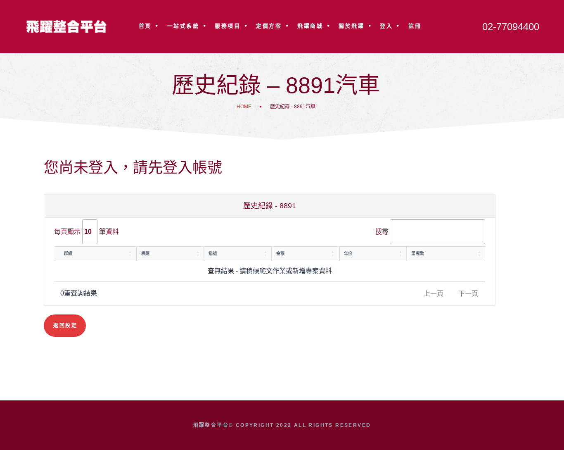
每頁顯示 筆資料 (86, 231)
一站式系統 (183, 26)
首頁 (145, 26)
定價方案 (269, 26)
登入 (386, 26)
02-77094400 (510, 26)
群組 (68, 253)
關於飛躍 (351, 26)
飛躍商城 (310, 26)
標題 (145, 253)
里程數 (417, 253)
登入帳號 (192, 167)
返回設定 (65, 326)
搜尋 (382, 231)
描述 (213, 253)
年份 (348, 253)
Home (244, 107)
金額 (280, 253)
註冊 (414, 26)
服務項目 (227, 26)
